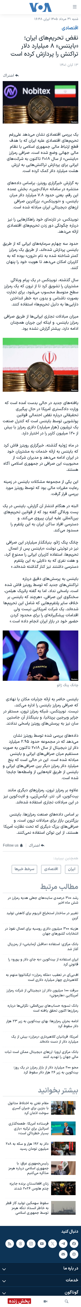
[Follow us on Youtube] (42, 1243)
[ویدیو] (45, 1301)
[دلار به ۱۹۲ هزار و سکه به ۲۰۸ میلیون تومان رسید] (63, 1148)
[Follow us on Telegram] (63, 1243)
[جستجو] (66, 1301)
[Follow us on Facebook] (74, 1243)
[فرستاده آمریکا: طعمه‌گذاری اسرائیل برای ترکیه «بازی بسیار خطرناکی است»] (63, 1128)
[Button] (11, 75)
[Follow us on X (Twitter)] (52, 1243)
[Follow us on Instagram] (31, 1243)
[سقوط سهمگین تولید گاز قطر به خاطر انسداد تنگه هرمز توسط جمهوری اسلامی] (63, 1208)
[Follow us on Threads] (20, 1243)
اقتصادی (70, 28)
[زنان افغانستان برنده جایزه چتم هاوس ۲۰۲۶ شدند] (63, 1188)
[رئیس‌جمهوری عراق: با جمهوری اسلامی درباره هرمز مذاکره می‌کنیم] (63, 1168)
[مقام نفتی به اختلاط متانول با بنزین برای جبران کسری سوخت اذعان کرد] (63, 1108)
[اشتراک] (63, 1254)
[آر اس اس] (9, 1243)
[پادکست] (74, 1254)
